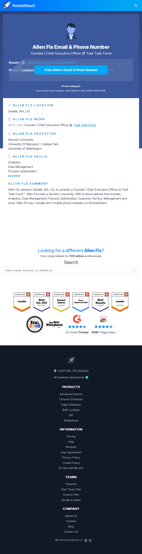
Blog (71, 526)
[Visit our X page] (90, 540)
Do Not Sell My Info (71, 468)
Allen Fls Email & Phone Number (71, 47)
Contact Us (71, 531)
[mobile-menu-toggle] (135, 5)
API (71, 415)
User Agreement (71, 452)
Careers (71, 521)
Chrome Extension (71, 399)
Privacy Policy (71, 457)
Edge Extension (71, 404)
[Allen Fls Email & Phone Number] (71, 29)
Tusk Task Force (98, 53)
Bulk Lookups (71, 410)
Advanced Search (71, 394)
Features (71, 484)
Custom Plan (71, 494)
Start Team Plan (71, 489)
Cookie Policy (71, 463)
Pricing (71, 436)
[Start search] (135, 270)
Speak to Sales (71, 500)
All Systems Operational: (69, 377)
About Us (71, 516)
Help (71, 441)
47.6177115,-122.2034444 (73, 371)
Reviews (71, 447)
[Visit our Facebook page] (85, 540)
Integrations (71, 420)
